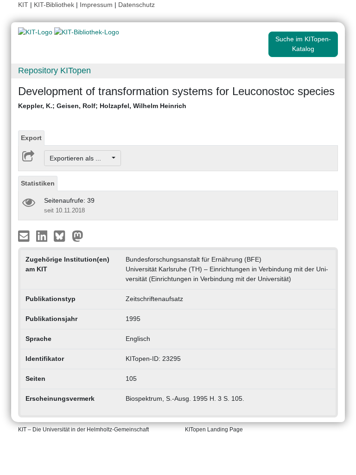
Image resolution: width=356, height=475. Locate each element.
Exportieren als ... (80, 158)
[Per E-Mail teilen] (25, 235)
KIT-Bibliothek (55, 4)
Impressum (96, 4)
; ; (102, 105)
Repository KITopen (54, 70)
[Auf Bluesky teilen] (62, 235)
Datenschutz (136, 4)
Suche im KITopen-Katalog (303, 43)
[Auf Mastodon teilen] (77, 235)
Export (31, 137)
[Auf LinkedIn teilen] (43, 235)
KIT (23, 4)
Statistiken (38, 183)
